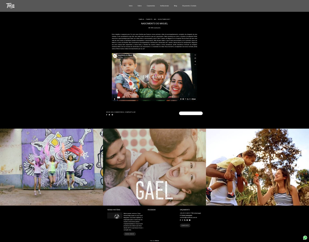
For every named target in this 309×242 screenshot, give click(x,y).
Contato (185, 225)
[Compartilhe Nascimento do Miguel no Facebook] (106, 114)
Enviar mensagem (186, 215)
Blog (175, 6)
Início (130, 6)
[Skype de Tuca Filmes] (184, 220)
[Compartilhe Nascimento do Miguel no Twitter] (109, 114)
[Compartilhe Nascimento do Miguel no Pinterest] (112, 114)
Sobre (140, 6)
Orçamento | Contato (189, 6)
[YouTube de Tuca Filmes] (189, 220)
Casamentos (151, 6)
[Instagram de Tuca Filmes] (182, 220)
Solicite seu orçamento (191, 113)
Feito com (154, 240)
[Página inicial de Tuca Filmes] (14, 5)
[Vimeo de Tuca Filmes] (187, 220)
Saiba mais (129, 234)
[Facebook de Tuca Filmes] (180, 220)
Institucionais (164, 6)
